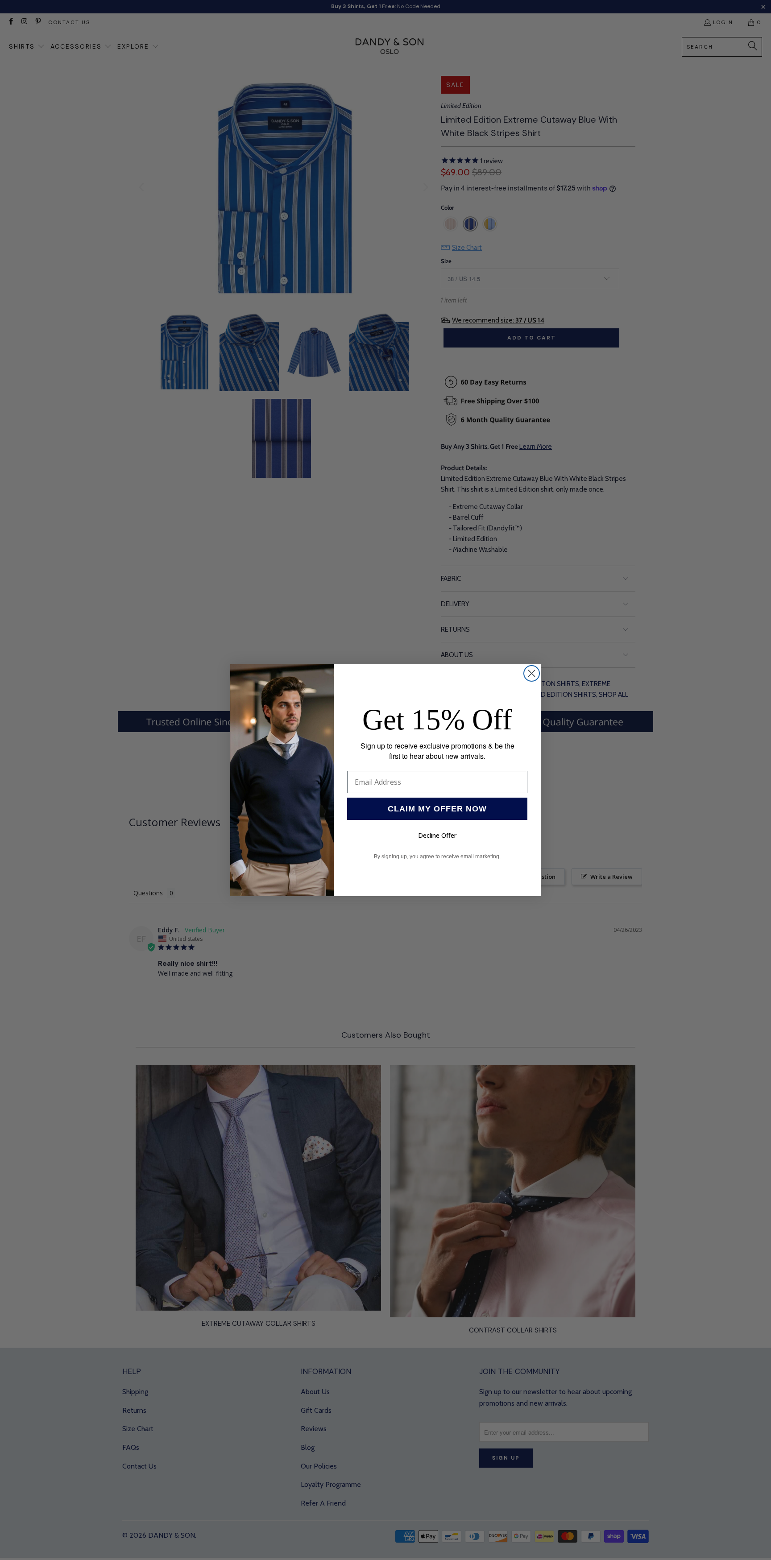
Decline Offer (437, 835)
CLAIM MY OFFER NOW (437, 808)
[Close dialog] (531, 673)
